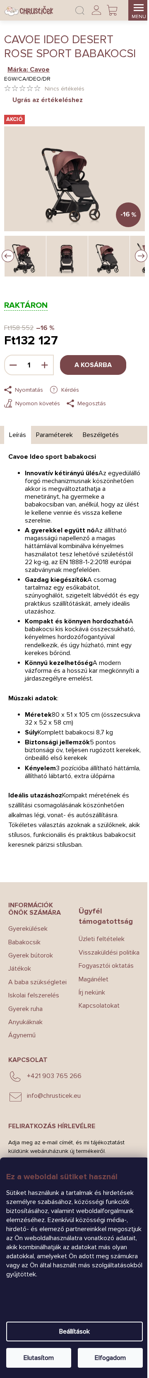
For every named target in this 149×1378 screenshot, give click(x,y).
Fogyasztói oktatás (106, 966)
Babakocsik (24, 942)
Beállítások (74, 1331)
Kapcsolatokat (99, 1006)
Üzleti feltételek (102, 939)
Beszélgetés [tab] (101, 435)
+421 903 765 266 (54, 1076)
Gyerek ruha (25, 1009)
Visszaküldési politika (109, 952)
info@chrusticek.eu (54, 1096)
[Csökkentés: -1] (13, 365)
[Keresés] (80, 10)
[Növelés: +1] (44, 365)
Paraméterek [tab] (54, 435)
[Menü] (138, 10)
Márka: (28, 69)
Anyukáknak (25, 1022)
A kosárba (93, 365)
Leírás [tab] (17, 435)
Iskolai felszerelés (33, 995)
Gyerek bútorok (30, 955)
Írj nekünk (92, 992)
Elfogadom (110, 1358)
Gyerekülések (28, 929)
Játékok (19, 968)
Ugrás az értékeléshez (47, 100)
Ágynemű (22, 1035)
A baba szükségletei (37, 982)
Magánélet (93, 979)
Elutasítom (39, 1358)
